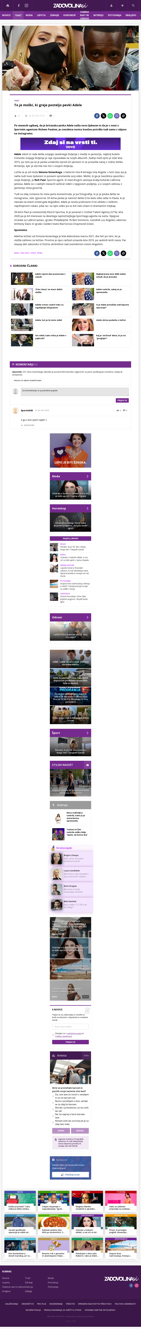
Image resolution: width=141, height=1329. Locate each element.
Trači (18, 15)
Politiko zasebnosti (63, 1036)
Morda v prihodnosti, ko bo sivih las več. (72, 1109)
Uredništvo (27, 1304)
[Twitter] (103, 116)
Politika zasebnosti (125, 1304)
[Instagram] (26, 5)
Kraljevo (131, 15)
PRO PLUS (41, 1304)
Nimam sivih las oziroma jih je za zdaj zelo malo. (72, 1122)
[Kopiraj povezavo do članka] (123, 116)
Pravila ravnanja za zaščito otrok (62, 1310)
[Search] (133, 5)
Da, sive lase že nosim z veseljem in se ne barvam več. (72, 1096)
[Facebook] (18, 5)
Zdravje (54, 15)
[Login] (111, 5)
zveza (33, 253)
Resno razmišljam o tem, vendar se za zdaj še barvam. (71, 1103)
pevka (39, 253)
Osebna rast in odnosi (84, 15)
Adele (16, 253)
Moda (29, 15)
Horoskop (69, 15)
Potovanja (114, 15)
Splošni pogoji (33, 1310)
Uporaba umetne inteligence (100, 1310)
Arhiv (86, 1055)
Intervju (98, 15)
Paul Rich (25, 253)
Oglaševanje (11, 1304)
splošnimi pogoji (74, 1033)
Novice (6, 15)
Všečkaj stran (72, 1174)
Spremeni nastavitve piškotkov (95, 1304)
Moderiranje (56, 1304)
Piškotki (70, 1304)
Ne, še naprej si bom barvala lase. (70, 1116)
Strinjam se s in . (69, 1035)
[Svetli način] (122, 5)
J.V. (19, 115)
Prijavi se (122, 400)
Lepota (41, 15)
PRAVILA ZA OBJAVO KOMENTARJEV (27, 380)
